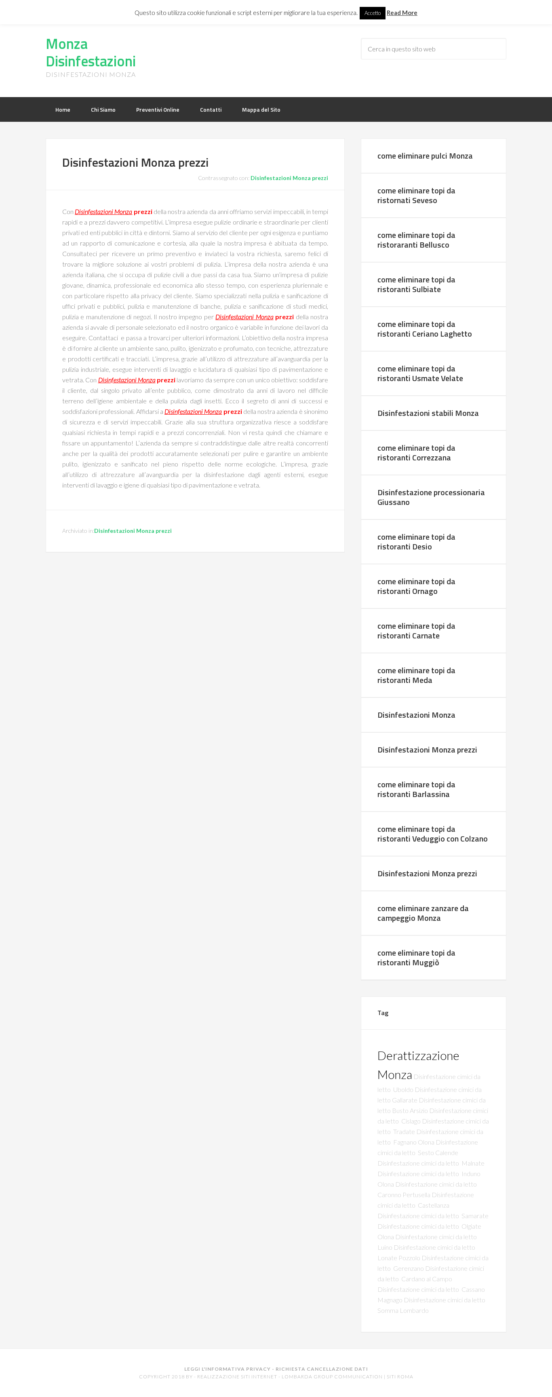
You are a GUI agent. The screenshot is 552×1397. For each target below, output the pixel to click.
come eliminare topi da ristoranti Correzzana (416, 452)
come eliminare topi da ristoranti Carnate (416, 630)
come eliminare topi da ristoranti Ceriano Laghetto (424, 329)
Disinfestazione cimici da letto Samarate (433, 1215)
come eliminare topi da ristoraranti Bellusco (416, 240)
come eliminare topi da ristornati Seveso (416, 195)
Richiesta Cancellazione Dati (322, 1369)
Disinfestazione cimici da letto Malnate (431, 1163)
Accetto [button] (372, 13)
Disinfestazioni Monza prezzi (289, 177)
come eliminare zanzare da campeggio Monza (423, 913)
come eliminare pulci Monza (425, 155)
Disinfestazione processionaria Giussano (431, 497)
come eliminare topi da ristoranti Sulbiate (416, 284)
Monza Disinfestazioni (91, 52)
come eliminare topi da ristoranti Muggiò (416, 957)
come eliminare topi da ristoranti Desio (416, 541)
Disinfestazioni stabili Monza (428, 413)
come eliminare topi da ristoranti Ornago (416, 586)
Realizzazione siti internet (237, 1377)
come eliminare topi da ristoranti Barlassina (416, 789)
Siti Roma (400, 1377)
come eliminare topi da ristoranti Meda (416, 675)
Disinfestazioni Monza (103, 211)
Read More (402, 12)
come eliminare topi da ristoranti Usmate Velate (420, 373)
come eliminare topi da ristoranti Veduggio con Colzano (432, 834)
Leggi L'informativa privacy (227, 1369)
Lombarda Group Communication (332, 1377)
